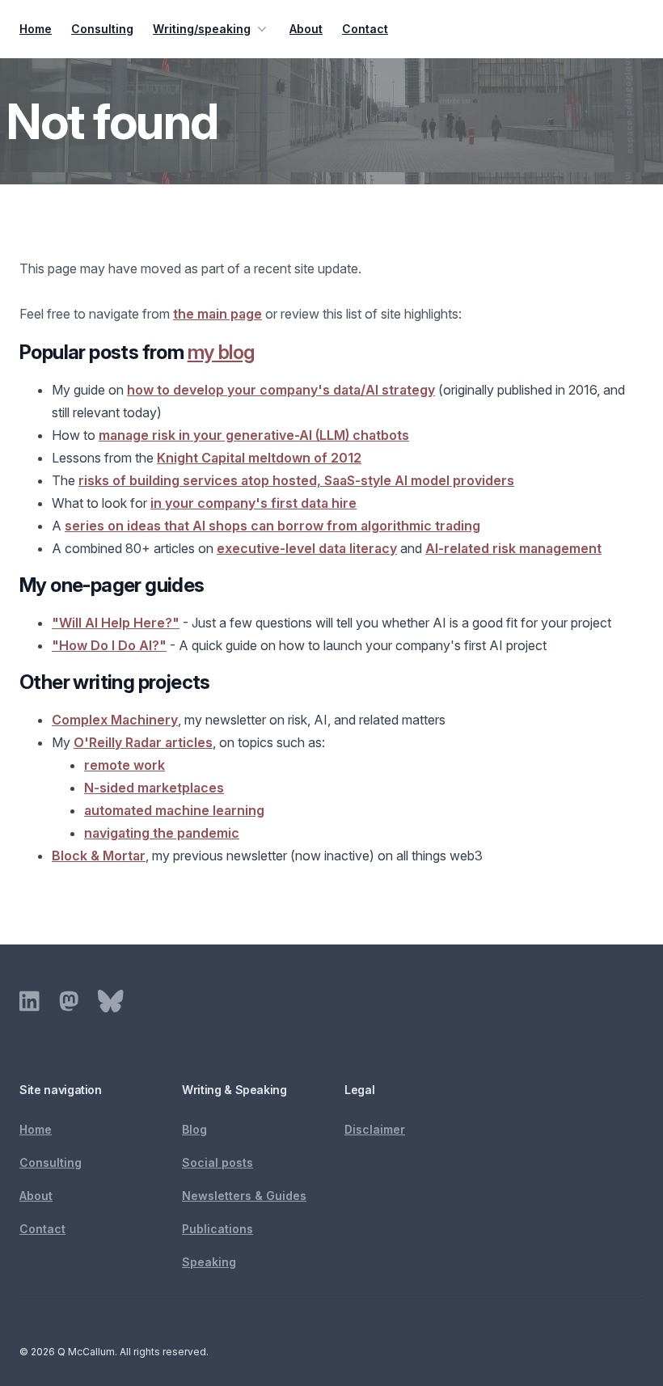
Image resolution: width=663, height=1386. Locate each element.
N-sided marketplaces (154, 788)
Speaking (209, 1262)
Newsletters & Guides (244, 1195)
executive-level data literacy (307, 548)
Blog (194, 1129)
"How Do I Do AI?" (109, 645)
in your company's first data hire (253, 503)
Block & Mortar (99, 855)
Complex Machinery (115, 720)
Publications (217, 1229)
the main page (217, 314)
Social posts (217, 1162)
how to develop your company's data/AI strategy (281, 390)
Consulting (102, 29)
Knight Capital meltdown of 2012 (259, 458)
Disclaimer (374, 1129)
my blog (221, 352)
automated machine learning (174, 810)
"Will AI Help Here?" (115, 623)
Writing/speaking (202, 29)
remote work (124, 765)
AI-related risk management (513, 548)
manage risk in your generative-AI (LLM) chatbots (254, 435)
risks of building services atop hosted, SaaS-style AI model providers (296, 480)
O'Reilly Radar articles (143, 742)
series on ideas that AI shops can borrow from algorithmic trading (272, 526)
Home (35, 29)
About (306, 29)
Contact (365, 29)
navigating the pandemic (161, 833)
